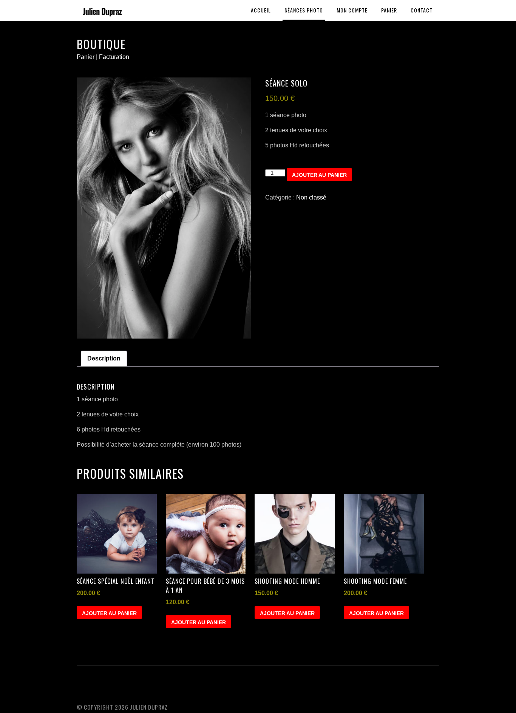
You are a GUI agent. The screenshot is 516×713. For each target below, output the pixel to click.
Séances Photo (303, 10)
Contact (422, 10)
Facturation (114, 57)
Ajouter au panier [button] (109, 613)
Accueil (261, 10)
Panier (389, 10)
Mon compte (352, 10)
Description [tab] (104, 358)
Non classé (311, 197)
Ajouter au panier (319, 175)
